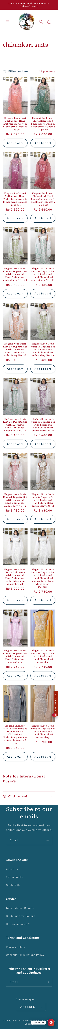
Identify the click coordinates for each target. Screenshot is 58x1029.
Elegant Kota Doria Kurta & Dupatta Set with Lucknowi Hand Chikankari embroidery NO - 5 (43, 424)
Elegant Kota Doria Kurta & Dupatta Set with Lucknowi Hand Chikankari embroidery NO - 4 (15, 500)
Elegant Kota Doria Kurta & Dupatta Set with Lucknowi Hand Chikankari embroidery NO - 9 (43, 349)
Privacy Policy (15, 947)
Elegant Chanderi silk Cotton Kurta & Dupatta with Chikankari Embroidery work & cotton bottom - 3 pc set (15, 734)
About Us (12, 869)
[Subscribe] (48, 840)
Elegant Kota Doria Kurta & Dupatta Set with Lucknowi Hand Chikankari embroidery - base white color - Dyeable (43, 578)
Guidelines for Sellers (20, 916)
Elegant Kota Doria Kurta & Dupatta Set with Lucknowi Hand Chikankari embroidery (15, 656)
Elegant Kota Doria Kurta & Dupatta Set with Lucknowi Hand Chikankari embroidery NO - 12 (15, 349)
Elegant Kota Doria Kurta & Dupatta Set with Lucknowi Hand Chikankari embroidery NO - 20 (15, 274)
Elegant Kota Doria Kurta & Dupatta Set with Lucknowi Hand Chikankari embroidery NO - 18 (43, 274)
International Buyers (20, 908)
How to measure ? (18, 924)
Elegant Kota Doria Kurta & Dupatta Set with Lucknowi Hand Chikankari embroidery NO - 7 (15, 424)
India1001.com (20, 1020)
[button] (7, 22)
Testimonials (14, 877)
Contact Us (13, 885)
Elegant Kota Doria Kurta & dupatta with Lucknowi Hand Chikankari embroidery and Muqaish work (15, 576)
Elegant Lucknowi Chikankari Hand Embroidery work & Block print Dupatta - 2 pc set (15, 123)
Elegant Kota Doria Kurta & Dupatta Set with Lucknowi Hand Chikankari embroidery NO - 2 (43, 500)
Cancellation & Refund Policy (25, 954)
